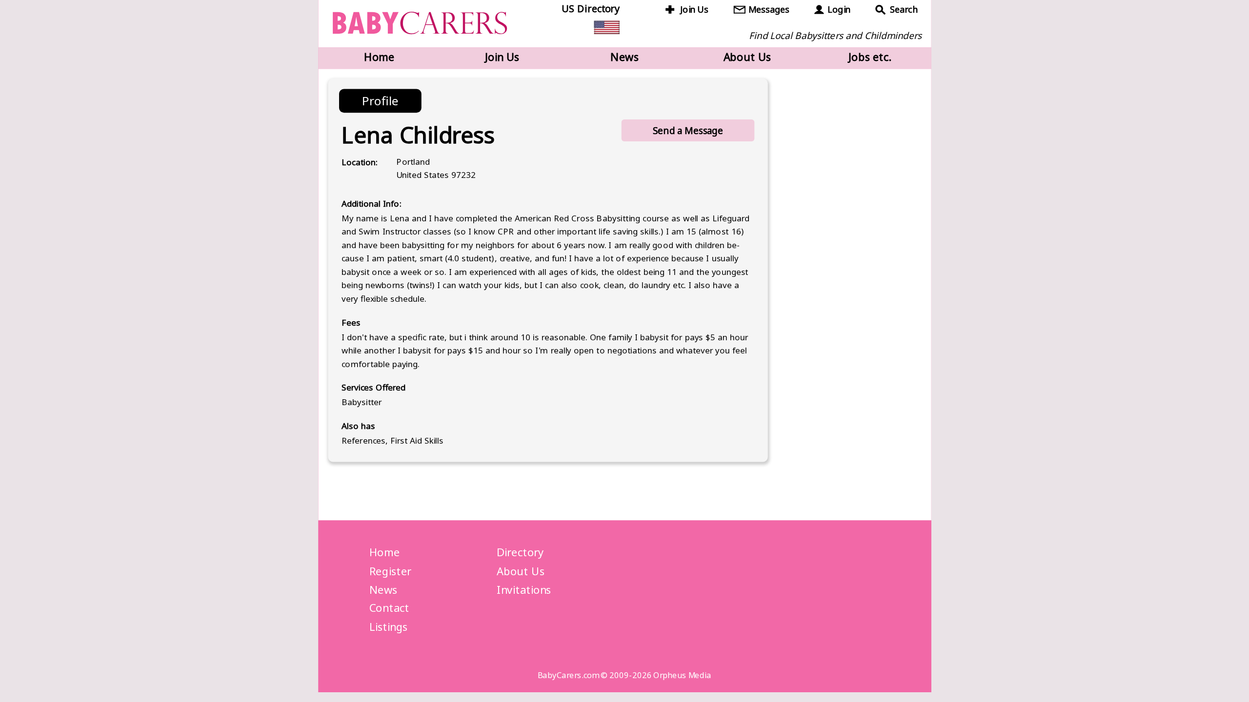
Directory (520, 552)
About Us (747, 56)
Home (379, 56)
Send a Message (688, 130)
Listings (388, 626)
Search (903, 9)
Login (838, 9)
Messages (768, 9)
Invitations (524, 589)
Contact (389, 608)
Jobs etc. (869, 56)
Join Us (694, 9)
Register (390, 571)
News (624, 56)
